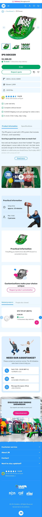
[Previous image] (3, 27)
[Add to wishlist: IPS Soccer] (38, 72)
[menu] (8, 6)
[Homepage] (3, 6)
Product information (9, 126)
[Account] (30, 6)
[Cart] (38, 6)
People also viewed (22, 302)
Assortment (10, 11)
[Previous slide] (1, 317)
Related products (7, 302)
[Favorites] (34, 6)
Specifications (26, 126)
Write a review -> (10, 475)
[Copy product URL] (34, 72)
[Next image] (38, 27)
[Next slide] (40, 317)
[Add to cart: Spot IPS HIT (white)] (37, 322)
